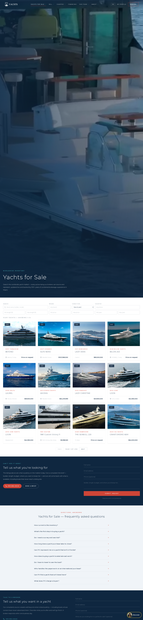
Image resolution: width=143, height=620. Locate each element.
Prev (60, 449)
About (94, 4)
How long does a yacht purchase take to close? (71, 544)
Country (98, 303)
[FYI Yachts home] (11, 4)
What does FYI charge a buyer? (71, 581)
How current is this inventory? (71, 525)
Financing (72, 4)
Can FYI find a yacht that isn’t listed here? (71, 575)
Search (5, 303)
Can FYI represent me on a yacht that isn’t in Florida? (71, 550)
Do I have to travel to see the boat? (71, 562)
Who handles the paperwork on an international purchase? (71, 568)
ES (113, 4)
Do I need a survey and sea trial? (71, 537)
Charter (60, 4)
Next (83, 449)
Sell (50, 4)
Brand (51, 303)
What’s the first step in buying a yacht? (71, 531)
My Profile (121, 4)
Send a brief (30, 486)
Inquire (133, 4)
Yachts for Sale (37, 4)
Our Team (83, 4)
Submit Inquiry (112, 493)
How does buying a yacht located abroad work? (71, 556)
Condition (76, 303)
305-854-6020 (13, 486)
